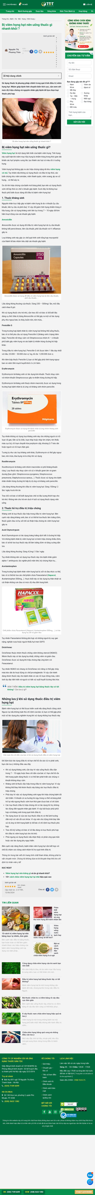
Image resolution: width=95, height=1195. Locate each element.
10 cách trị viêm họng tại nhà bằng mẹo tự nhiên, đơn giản (15, 934)
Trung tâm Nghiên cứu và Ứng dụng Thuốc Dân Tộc (47, 3)
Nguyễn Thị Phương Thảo (15, 50)
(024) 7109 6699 (11, 1086)
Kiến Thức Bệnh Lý (67, 11)
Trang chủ (10, 11)
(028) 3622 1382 (11, 1101)
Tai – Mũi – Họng (73, 97)
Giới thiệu (46, 1064)
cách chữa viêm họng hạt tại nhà (24, 877)
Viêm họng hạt (8, 153)
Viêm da (87, 84)
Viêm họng (30, 19)
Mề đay (73, 90)
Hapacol (52, 575)
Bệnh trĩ (87, 87)
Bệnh (11, 19)
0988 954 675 (79, 1080)
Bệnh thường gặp (25, 11)
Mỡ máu (73, 107)
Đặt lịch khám (85, 1192)
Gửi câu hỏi (79, 122)
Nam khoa (72, 85)
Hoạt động (83, 11)
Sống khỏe (51, 11)
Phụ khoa (72, 102)
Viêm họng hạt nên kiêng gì (18, 873)
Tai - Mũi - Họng (20, 19)
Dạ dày (72, 93)
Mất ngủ (87, 98)
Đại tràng (87, 101)
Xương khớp (86, 94)
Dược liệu (39, 11)
